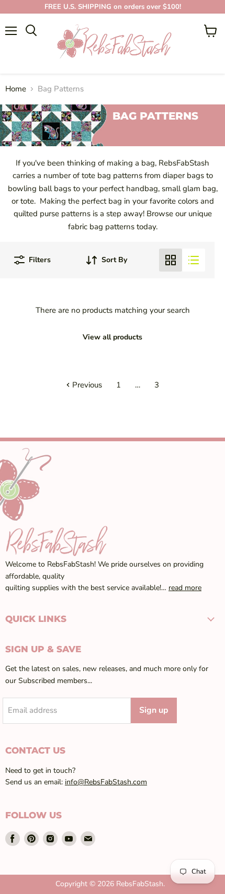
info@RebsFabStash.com (106, 782)
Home (15, 89)
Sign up (153, 710)
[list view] (193, 260)
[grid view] (170, 260)
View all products (112, 337)
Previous (86, 385)
